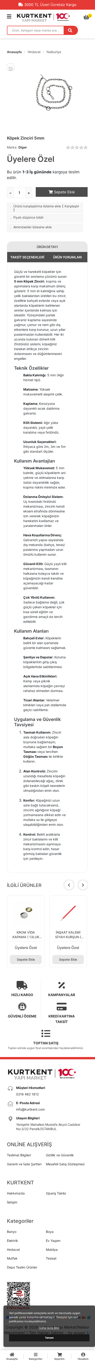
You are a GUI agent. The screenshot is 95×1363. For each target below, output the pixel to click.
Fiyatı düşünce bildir (28, 217)
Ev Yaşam (53, 1241)
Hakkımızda (16, 1193)
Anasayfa (14, 52)
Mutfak (12, 1258)
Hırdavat (34, 52)
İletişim (12, 1202)
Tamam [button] (49, 1337)
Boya (49, 1232)
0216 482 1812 (27, 1094)
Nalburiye (54, 52)
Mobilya (52, 1250)
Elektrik (12, 1241)
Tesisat (51, 1258)
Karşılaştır (72, 206)
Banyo (11, 1232)
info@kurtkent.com (30, 1109)
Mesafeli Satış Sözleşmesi (65, 1164)
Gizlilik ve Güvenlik (60, 1155)
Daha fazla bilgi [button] (49, 1327)
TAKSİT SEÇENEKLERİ (27, 257)
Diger (22, 147)
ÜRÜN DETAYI (47, 247)
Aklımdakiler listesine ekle (32, 227)
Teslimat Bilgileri (19, 1155)
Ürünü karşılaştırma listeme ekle (37, 206)
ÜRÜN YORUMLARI (67, 257)
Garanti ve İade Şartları (24, 1164)
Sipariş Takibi (56, 1193)
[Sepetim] (86, 17)
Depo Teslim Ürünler (22, 1267)
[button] (83, 884)
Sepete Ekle (64, 192)
